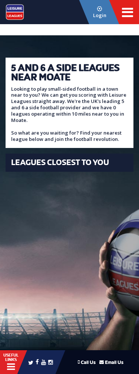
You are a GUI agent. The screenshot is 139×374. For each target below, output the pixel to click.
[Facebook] (37, 361)
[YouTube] (43, 362)
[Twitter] (30, 362)
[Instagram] (50, 362)
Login (99, 15)
